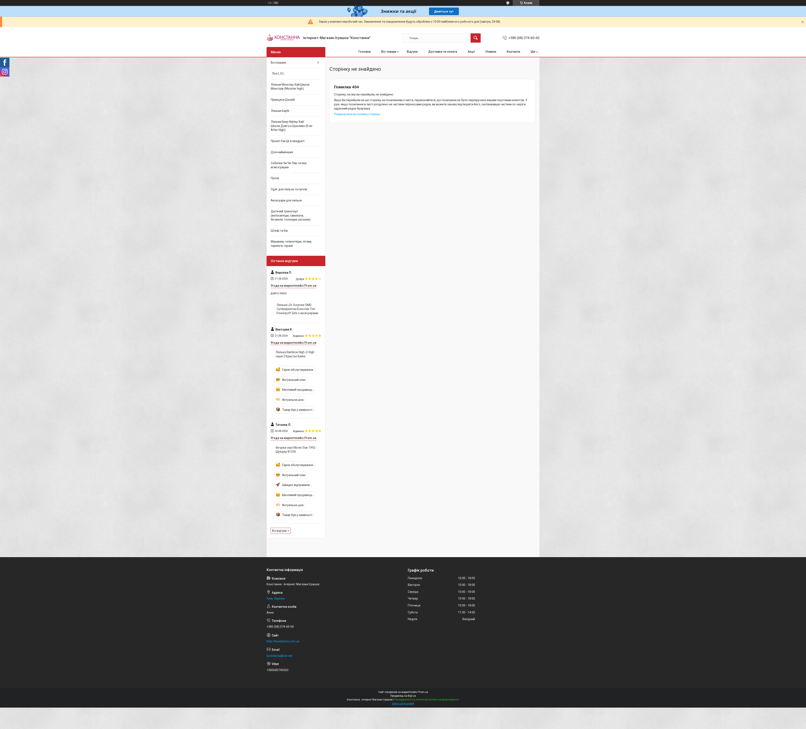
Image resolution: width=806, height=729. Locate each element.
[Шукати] (476, 38)
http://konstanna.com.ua (283, 641)
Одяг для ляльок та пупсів (289, 189)
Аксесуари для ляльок (286, 200)
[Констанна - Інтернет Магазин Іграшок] (283, 38)
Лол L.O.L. (278, 73)
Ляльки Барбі (280, 110)
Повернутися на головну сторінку (357, 114)
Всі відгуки (279, 530)
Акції (471, 51)
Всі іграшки (278, 62)
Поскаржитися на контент (409, 699)
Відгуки (412, 51)
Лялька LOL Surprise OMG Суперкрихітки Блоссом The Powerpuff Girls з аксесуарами (297, 309)
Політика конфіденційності (443, 699)
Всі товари (388, 51)
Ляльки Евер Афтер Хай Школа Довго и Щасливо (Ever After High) (292, 126)
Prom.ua (423, 692)
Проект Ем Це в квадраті (288, 141)
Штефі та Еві (279, 230)
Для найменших (282, 152)
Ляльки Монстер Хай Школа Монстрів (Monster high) (290, 86)
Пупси (275, 178)
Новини (490, 51)
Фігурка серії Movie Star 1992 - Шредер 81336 (296, 449)
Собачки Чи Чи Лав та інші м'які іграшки (289, 165)
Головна (365, 51)
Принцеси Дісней (283, 99)
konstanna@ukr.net (279, 655)
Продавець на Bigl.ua (403, 695)
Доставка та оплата (442, 51)
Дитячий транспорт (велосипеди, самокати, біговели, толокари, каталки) (290, 215)
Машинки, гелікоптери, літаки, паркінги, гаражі (291, 243)
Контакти (513, 51)
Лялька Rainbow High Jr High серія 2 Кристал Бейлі (295, 354)
